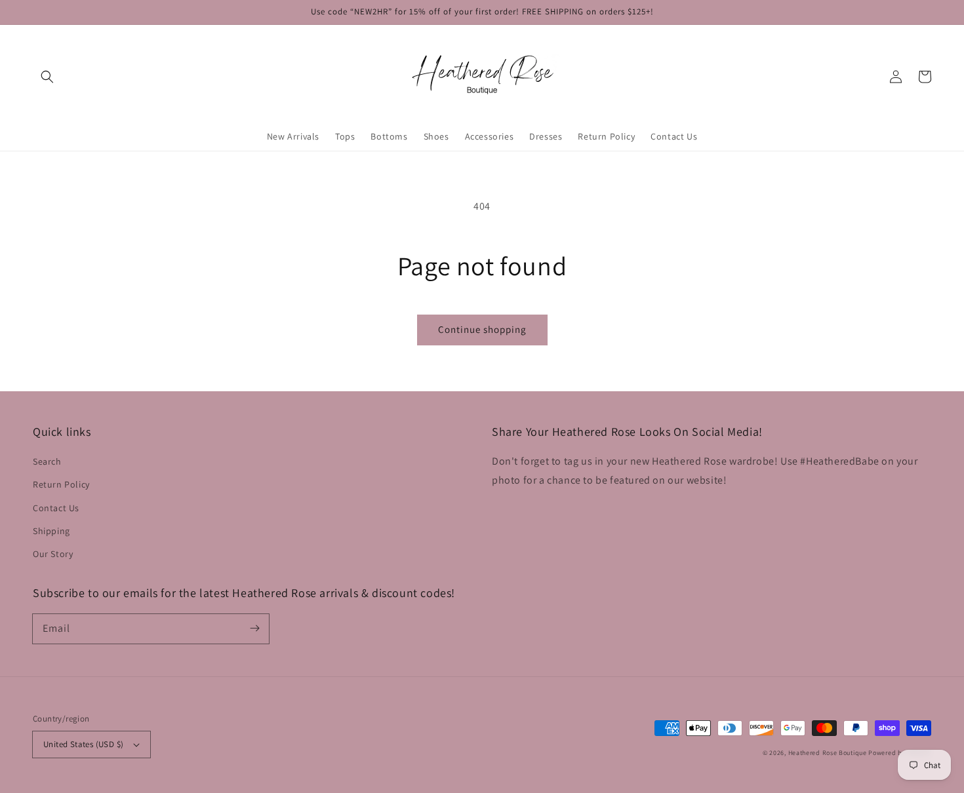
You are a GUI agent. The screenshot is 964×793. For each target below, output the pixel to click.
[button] (47, 76)
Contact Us (56, 508)
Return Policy (61, 484)
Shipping (51, 531)
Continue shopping (482, 329)
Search (47, 461)
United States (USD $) (83, 744)
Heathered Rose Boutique (827, 752)
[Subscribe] (254, 628)
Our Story (53, 554)
